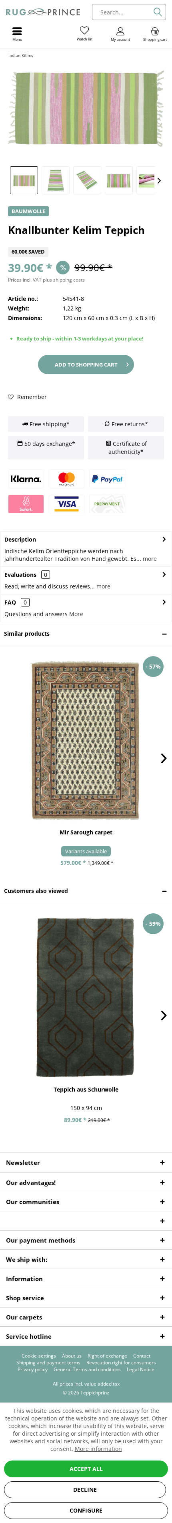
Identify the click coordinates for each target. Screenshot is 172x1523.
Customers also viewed (36, 890)
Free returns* (129, 424)
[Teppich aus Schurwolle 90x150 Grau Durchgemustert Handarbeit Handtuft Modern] (86, 997)
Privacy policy (33, 1369)
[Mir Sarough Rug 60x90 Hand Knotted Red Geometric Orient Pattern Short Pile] (86, 740)
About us (72, 1356)
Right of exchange (107, 1356)
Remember (31, 397)
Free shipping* (49, 424)
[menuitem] (155, 34)
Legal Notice (140, 1369)
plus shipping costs (64, 279)
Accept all (86, 1469)
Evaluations (20, 574)
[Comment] (86, 242)
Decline (85, 1489)
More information (98, 1448)
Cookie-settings (39, 1356)
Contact (141, 1356)
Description (20, 539)
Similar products (27, 633)
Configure (86, 1510)
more (149, 558)
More (76, 614)
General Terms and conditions (87, 1369)
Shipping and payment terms (48, 1363)
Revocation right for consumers (121, 1363)
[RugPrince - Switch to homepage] (43, 12)
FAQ (15, 602)
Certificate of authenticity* (127, 447)
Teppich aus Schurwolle (86, 1089)
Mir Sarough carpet (86, 832)
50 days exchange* (49, 443)
